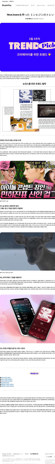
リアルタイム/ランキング (22, 5)
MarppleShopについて (18, 453)
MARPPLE (11, 1)
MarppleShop (5, 1)
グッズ (32, 5)
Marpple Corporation (6, 453)
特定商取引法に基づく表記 (8, 455)
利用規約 (27, 453)
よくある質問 (49, 456)
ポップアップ (50, 5)
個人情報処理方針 (34, 453)
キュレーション (41, 5)
